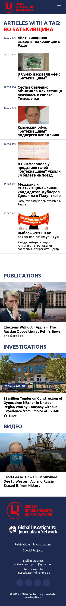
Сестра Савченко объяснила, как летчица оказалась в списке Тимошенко (40, 92)
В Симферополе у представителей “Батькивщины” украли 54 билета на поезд (39, 169)
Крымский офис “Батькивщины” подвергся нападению (38, 131)
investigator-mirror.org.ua (33, 572)
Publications (22, 276)
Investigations (25, 347)
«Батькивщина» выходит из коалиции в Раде (39, 41)
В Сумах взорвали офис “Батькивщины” (39, 76)
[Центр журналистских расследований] (20, 7)
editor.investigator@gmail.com (33, 564)
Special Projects (33, 550)
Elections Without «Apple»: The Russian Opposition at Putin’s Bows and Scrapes (32, 331)
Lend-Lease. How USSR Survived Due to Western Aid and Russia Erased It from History (30, 481)
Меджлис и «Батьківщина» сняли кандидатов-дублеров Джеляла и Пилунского (39, 190)
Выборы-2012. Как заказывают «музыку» (38, 235)
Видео (13, 426)
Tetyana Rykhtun (15, 386)
